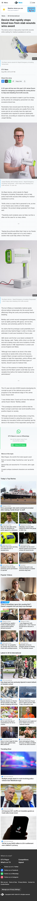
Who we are (4, 882)
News (3, 16)
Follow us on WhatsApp (11, 873)
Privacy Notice (22, 882)
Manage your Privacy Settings (11, 889)
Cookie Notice (5, 884)
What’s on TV (6, 862)
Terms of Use (13, 882)
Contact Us (31, 882)
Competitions (23, 860)
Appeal (21, 862)
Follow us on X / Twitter (11, 866)
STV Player (5, 860)
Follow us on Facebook (11, 870)
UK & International (13, 16)
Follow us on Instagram (11, 877)
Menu (6, 2)
